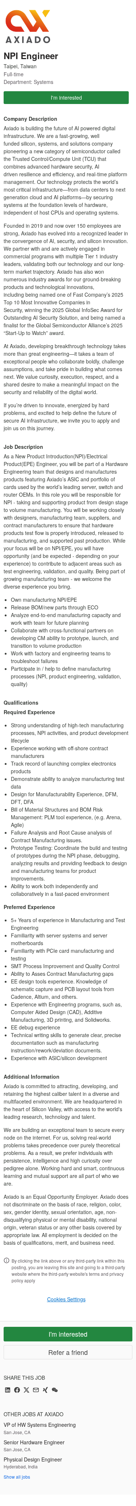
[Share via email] (36, 1390)
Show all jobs (17, 1477)
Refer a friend (68, 1352)
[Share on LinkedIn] (8, 1390)
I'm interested (66, 97)
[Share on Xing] (45, 1390)
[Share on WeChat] (55, 1390)
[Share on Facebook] (17, 1390)
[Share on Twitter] (26, 1390)
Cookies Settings (66, 1299)
